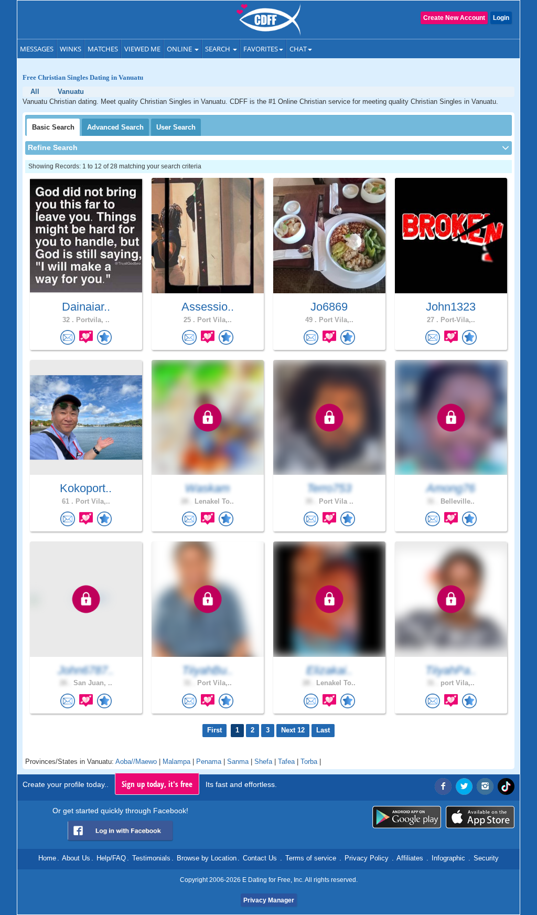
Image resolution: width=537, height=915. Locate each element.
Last (323, 730)
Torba (308, 761)
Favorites (260, 49)
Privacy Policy (367, 858)
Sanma (238, 761)
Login (501, 18)
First (214, 730)
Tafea (286, 761)
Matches (103, 49)
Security (486, 858)
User (176, 127)
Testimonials (151, 858)
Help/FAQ (111, 858)
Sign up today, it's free (157, 784)
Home (47, 858)
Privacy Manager (268, 900)
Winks (70, 49)
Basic (53, 127)
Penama (208, 761)
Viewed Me (142, 49)
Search (218, 49)
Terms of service (310, 858)
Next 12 (293, 730)
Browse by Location (207, 858)
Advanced (115, 127)
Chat (298, 49)
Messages (36, 49)
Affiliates (409, 858)
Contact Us (260, 858)
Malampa (176, 761)
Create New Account (454, 18)
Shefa (263, 761)
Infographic (448, 858)
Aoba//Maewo (136, 761)
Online (180, 49)
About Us (76, 858)
